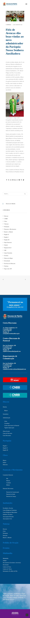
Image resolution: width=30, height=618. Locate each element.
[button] (26, 4)
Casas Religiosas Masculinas (10, 512)
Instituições (7, 503)
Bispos (6, 410)
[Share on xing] (21, 180)
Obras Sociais (6, 431)
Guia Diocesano (7, 435)
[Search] (15, 193)
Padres (4, 462)
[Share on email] (23, 180)
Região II (5, 448)
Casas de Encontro (7, 433)
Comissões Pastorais (8, 475)
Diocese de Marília (10, 203)
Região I (5, 445)
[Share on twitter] (9, 180)
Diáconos (5, 464)
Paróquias (7, 441)
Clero (5, 455)
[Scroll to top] (27, 614)
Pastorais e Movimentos (12, 470)
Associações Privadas (8, 516)
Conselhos (7, 423)
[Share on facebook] (7, 180)
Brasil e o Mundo (7, 537)
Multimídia (7, 553)
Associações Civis (7, 518)
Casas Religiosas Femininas (10, 510)
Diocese (6, 402)
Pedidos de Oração (10, 543)
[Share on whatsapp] (17, 180)
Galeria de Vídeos (7, 569)
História (5, 407)
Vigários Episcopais (9, 427)
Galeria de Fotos (7, 567)
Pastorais (5, 535)
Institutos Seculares (7, 514)
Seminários (5, 414)
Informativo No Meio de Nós (10, 571)
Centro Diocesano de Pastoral (11, 425)
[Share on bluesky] (19, 180)
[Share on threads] (11, 180)
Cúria (5, 421)
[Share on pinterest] (13, 180)
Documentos (6, 562)
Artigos (5, 560)
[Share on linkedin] (15, 180)
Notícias (9, 24)
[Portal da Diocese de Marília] (10, 4)
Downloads (6, 564)
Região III (5, 450)
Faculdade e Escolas (8, 508)
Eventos (6, 548)
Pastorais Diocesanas (8, 488)
